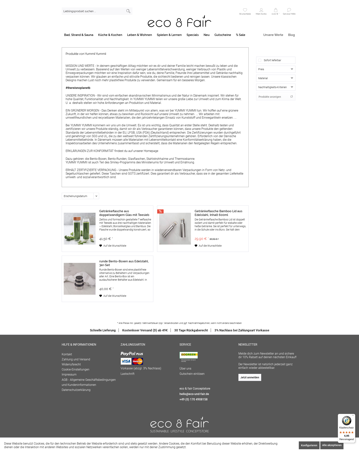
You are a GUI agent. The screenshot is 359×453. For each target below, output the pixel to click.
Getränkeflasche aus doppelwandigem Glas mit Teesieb (124, 213)
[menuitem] (97, 11)
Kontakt (67, 354)
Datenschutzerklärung (76, 390)
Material (263, 78)
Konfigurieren (309, 445)
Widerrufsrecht (71, 364)
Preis (261, 69)
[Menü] (353, 416)
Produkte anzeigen (270, 96)
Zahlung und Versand (76, 359)
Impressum (69, 374)
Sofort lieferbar (272, 60)
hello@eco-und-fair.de (194, 394)
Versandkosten (171, 323)
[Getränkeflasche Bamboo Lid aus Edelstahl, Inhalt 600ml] (175, 228)
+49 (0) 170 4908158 (194, 399)
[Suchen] (128, 11)
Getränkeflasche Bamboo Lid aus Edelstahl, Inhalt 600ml (218, 213)
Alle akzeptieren (332, 445)
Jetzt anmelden (249, 377)
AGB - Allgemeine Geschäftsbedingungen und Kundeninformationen (89, 382)
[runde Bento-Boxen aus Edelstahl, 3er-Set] (80, 279)
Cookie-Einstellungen (75, 369)
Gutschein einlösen (192, 374)
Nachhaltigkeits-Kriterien (272, 87)
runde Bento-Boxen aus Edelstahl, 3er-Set (124, 263)
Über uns (185, 368)
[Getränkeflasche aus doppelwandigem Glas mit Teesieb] (80, 228)
